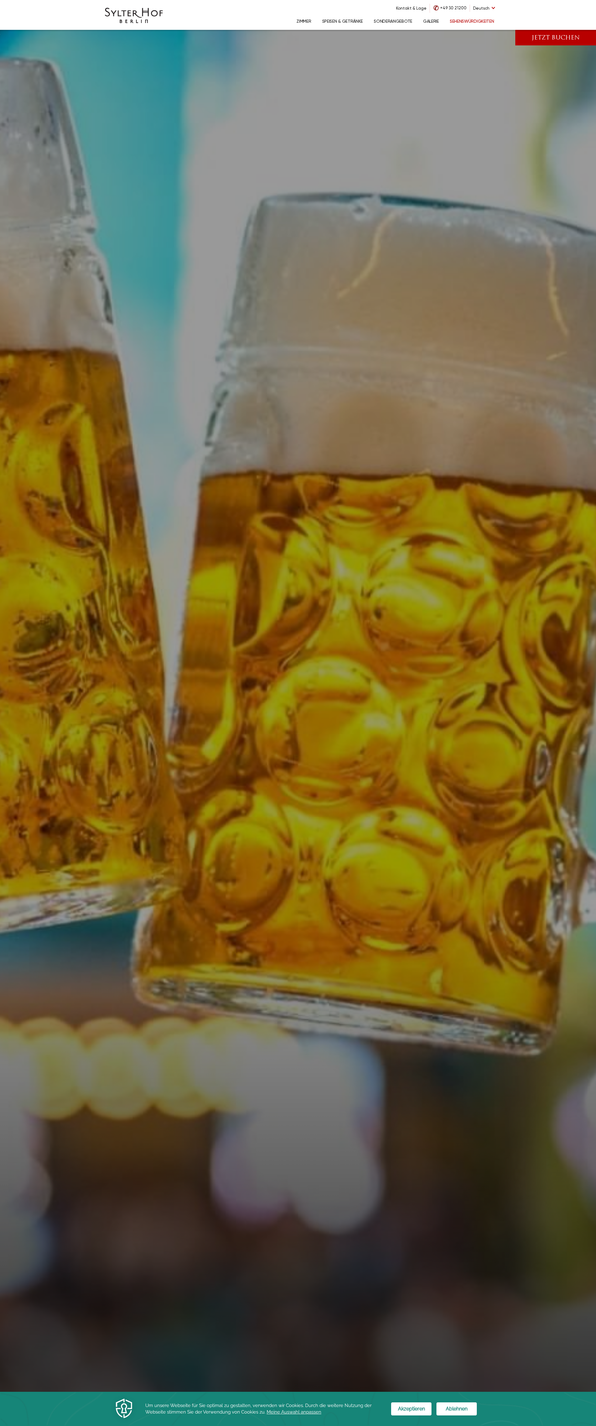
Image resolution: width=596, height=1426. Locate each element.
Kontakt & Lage (411, 8)
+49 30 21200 (453, 8)
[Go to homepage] (133, 15)
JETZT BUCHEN (556, 38)
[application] (298, 1409)
